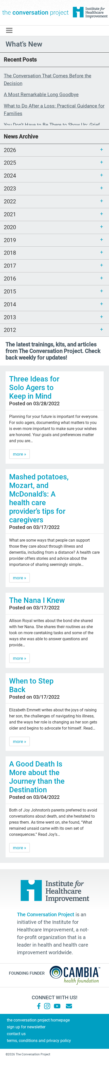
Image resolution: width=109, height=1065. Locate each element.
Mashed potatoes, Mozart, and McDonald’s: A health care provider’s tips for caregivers (38, 498)
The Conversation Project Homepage (38, 1020)
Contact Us (16, 1033)
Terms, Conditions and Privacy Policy (39, 1040)
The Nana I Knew (37, 600)
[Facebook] (38, 1006)
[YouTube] (56, 1006)
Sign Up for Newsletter (26, 1027)
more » (19, 454)
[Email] (69, 1006)
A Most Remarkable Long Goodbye (41, 94)
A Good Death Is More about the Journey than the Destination (37, 777)
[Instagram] (47, 1006)
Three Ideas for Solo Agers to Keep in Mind (34, 387)
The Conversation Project (35, 12)
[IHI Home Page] (90, 12)
